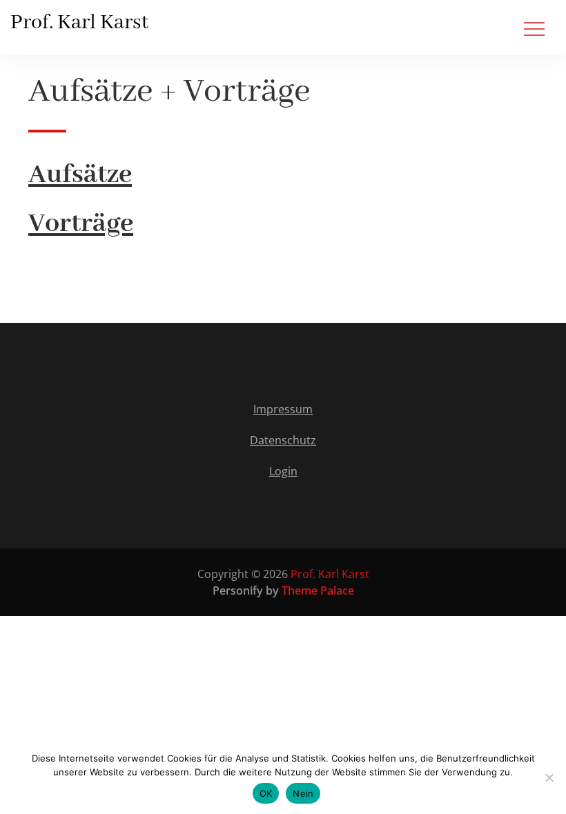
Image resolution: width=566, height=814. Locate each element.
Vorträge (80, 224)
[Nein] (549, 777)
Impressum (283, 409)
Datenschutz (283, 440)
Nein (303, 793)
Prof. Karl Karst (79, 23)
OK (266, 793)
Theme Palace (318, 590)
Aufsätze (80, 175)
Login (283, 471)
